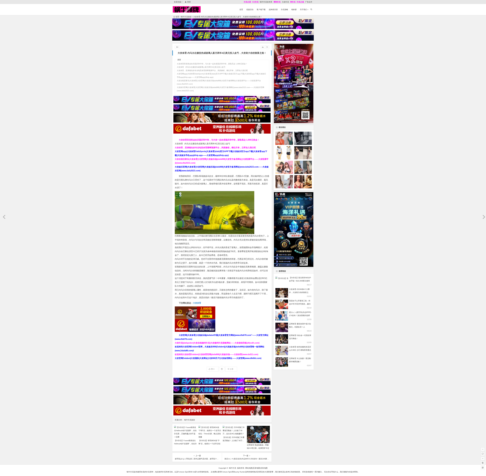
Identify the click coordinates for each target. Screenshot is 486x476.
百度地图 (256, 468)
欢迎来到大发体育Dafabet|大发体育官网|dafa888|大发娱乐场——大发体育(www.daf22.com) (216, 354)
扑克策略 (284, 9)
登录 (189, 2)
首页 (241, 9)
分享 (231, 369)
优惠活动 (249, 9)
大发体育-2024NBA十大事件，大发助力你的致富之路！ (299, 292)
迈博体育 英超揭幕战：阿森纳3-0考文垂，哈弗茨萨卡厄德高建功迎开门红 (258, 448)
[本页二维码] (483, 468)
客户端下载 (261, 9)
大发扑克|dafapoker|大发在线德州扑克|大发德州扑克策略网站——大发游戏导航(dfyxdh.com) (217, 343)
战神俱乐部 (273, 9)
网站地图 (248, 468)
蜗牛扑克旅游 (186, 17)
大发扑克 (285, 2)
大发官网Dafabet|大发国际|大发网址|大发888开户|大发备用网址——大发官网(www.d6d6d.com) (218, 358)
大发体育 (197, 303)
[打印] (263, 47)
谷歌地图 (264, 468)
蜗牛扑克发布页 (266, 2)
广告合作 (308, 2)
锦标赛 (294, 9)
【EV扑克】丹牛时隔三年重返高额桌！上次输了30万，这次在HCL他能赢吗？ (233, 440)
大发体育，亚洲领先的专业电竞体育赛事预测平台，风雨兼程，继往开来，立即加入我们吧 (215, 148)
